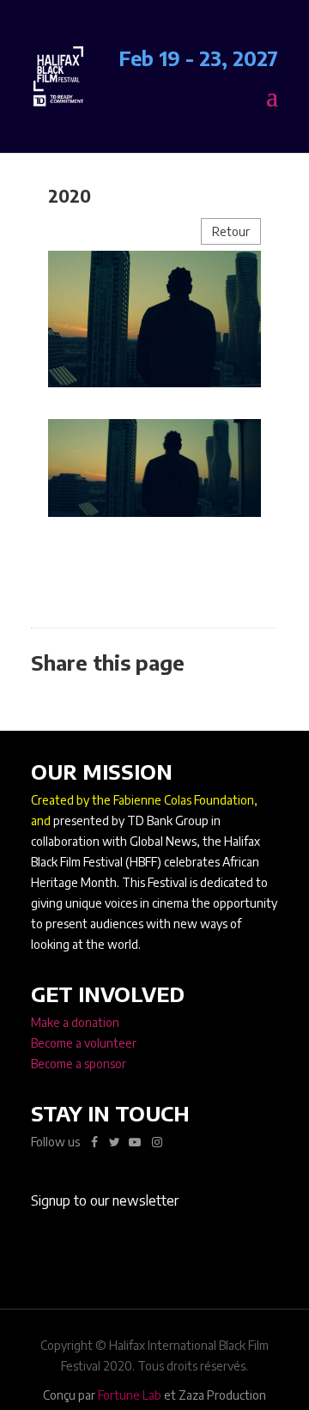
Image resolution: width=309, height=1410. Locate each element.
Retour (231, 231)
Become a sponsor (78, 1063)
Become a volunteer (83, 1043)
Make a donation (75, 1022)
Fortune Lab (129, 1395)
